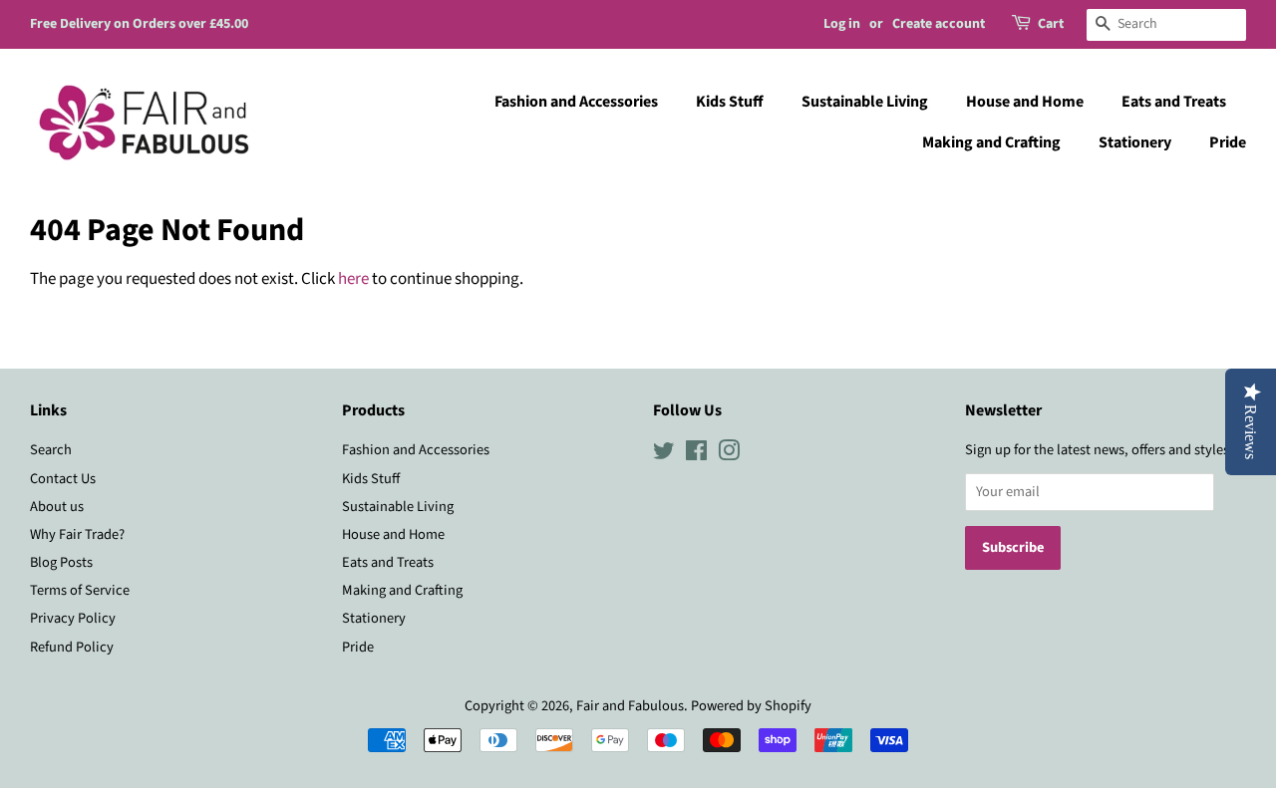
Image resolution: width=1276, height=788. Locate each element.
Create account (938, 24)
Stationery (1135, 142)
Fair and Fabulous (630, 705)
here (353, 279)
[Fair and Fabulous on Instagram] (729, 454)
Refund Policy (72, 647)
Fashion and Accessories (576, 102)
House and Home (1025, 102)
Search (51, 449)
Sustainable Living (864, 102)
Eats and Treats (1173, 102)
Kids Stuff (730, 102)
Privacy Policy (73, 618)
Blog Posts (61, 562)
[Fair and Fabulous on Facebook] (696, 454)
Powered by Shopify (751, 705)
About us (57, 506)
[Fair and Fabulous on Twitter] (664, 454)
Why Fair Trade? (77, 534)
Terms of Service (80, 590)
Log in (841, 24)
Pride (1227, 142)
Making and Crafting (991, 142)
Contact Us (63, 478)
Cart (1051, 24)
